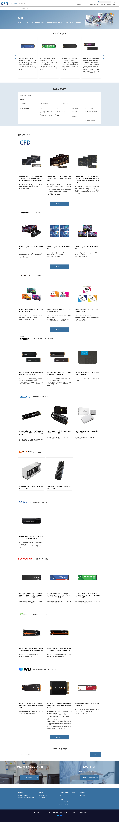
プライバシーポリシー (47, 812)
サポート (85, 5)
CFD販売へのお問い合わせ (83, 812)
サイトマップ (73, 812)
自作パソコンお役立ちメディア (97, 5)
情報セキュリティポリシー (35, 812)
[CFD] (4, 4)
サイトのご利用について (64, 812)
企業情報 (109, 5)
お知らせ (115, 5)
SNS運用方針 (55, 812)
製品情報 (79, 5)
